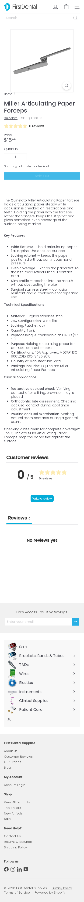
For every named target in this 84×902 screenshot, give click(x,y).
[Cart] (66, 7)
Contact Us (12, 836)
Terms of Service (17, 892)
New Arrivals (13, 813)
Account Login (14, 785)
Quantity (11, 149)
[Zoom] (66, 85)
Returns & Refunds (18, 842)
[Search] (75, 18)
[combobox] (42, 18)
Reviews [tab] (19, 518)
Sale (7, 819)
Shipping (10, 166)
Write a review (42, 498)
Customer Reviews (18, 756)
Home (8, 94)
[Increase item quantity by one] (23, 157)
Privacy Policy (62, 888)
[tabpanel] (42, 559)
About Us (11, 751)
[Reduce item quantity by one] (8, 157)
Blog (7, 767)
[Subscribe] (75, 622)
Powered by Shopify (50, 892)
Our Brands (12, 762)
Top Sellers (12, 808)
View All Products (17, 802)
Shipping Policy (15, 847)
